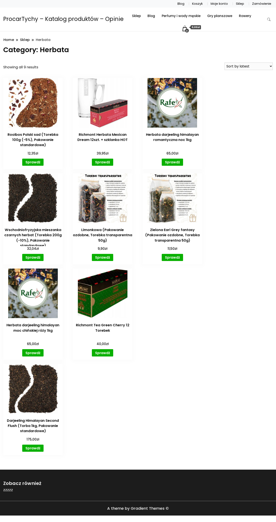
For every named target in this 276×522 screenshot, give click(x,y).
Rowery (245, 16)
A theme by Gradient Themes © (138, 508)
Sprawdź (32, 162)
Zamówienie (261, 4)
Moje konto (219, 4)
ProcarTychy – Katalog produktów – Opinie (63, 19)
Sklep (240, 4)
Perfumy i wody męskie (181, 16)
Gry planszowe (219, 16)
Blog (180, 4)
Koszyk (197, 4)
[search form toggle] (269, 19)
